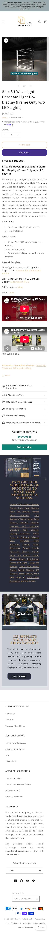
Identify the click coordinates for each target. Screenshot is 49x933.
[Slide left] (19, 86)
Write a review (24, 447)
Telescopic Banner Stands (24, 551)
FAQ (7, 755)
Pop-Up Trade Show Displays (24, 508)
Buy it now (24, 152)
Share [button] (7, 375)
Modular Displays (30, 522)
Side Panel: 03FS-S (19, 281)
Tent (29, 559)
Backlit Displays (25, 570)
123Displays (14, 919)
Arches (36, 544)
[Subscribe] (40, 870)
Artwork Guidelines (13, 778)
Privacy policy (12, 923)
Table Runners (25, 573)
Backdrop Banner (18, 559)
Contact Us (10, 713)
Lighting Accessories (20, 533)
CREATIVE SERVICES (13, 796)
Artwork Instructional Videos (18, 784)
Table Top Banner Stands (24, 555)
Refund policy (40, 919)
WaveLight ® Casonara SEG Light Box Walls (24, 366)
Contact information (25, 927)
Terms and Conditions (15, 726)
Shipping (5, 117)
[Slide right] (30, 86)
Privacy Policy (11, 761)
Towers (26, 544)
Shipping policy (39, 923)
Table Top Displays (20, 511)
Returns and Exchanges (15, 743)
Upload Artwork (12, 790)
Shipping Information (14, 749)
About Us (9, 719)
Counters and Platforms (24, 526)
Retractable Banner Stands (24, 548)
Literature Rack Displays (24, 530)
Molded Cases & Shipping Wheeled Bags (24, 537)
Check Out (19, 676)
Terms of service (25, 923)
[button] (3, 22)
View (20, 286)
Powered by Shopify (26, 919)
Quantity (5, 130)
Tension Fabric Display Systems (24, 504)
